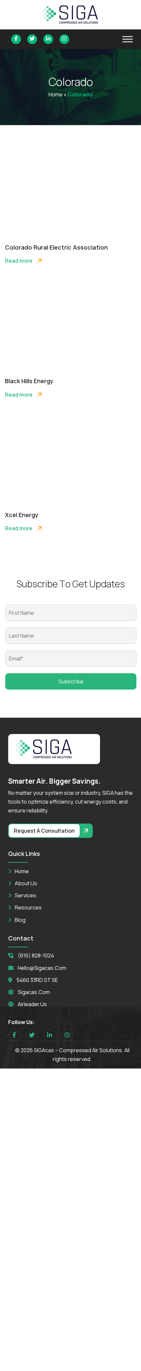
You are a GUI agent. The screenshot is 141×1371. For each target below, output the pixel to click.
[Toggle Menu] (127, 39)
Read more (18, 260)
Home (56, 94)
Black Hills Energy (29, 381)
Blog (20, 919)
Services (25, 895)
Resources (28, 907)
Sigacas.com (34, 992)
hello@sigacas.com (42, 967)
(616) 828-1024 (36, 955)
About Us (26, 883)
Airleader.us (32, 1004)
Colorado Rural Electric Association (56, 247)
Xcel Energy (21, 515)
